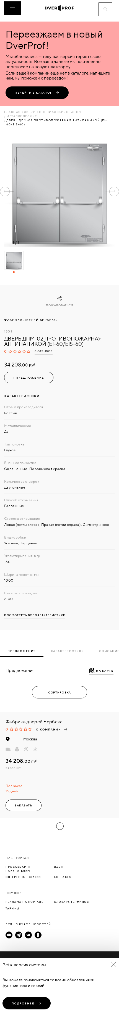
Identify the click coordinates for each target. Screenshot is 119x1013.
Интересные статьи (23, 877)
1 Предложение (28, 377)
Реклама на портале (24, 901)
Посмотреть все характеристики (34, 615)
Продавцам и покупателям (18, 868)
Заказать (23, 805)
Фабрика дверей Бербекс (30, 320)
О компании (48, 729)
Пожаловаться (59, 305)
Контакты (62, 877)
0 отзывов (44, 351)
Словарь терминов (71, 901)
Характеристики (67, 651)
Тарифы (12, 908)
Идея (58, 866)
